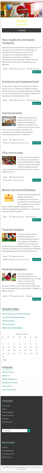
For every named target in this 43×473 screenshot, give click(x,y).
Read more (36, 72)
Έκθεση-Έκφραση (10, 143)
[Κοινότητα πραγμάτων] (9, 274)
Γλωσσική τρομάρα (13, 229)
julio (6, 69)
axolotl (21, 21)
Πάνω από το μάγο (12, 152)
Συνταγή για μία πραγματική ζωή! (20, 81)
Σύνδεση (4, 447)
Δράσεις (30, 296)
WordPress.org (6, 457)
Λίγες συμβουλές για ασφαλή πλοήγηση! (16, 314)
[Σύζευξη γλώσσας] (9, 117)
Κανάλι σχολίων (8, 454)
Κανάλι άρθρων (8, 450)
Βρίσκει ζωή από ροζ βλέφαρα (19, 189)
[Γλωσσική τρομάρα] (9, 234)
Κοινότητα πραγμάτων (14, 269)
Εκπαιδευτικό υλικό (23, 143)
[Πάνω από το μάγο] (9, 157)
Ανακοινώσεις (32, 217)
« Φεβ (4, 360)
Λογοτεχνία (20, 180)
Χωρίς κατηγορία (34, 69)
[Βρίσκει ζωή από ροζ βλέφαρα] (9, 194)
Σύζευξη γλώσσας (12, 113)
